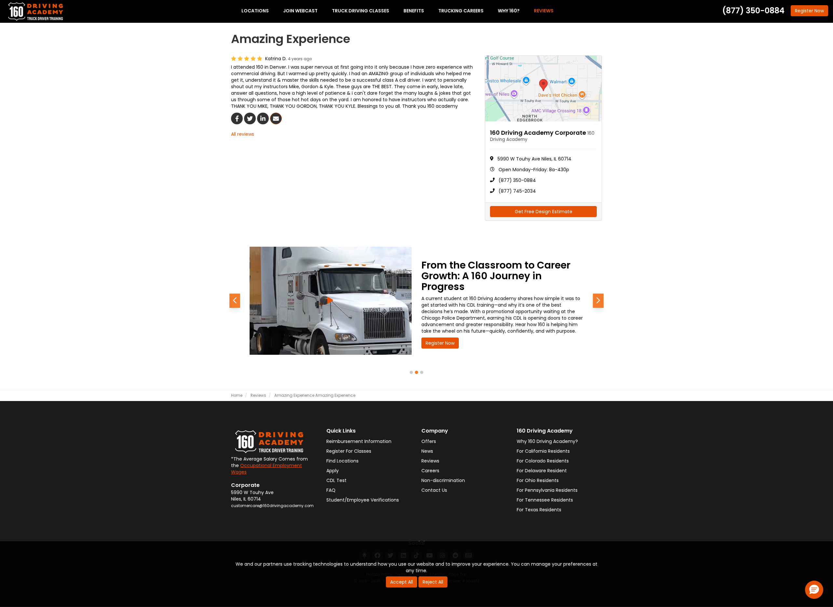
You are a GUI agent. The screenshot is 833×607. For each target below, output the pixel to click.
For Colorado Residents (543, 461)
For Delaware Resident (542, 470)
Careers (430, 470)
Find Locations (342, 461)
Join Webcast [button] (300, 10)
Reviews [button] (543, 10)
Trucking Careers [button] (461, 10)
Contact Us (434, 490)
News (427, 451)
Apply (332, 470)
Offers (428, 441)
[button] (235, 301)
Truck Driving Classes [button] (360, 10)
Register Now (440, 343)
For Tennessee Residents (545, 500)
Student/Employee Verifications (362, 500)
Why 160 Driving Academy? (547, 441)
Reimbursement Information (358, 441)
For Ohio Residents (538, 480)
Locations (255, 10)
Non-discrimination (443, 480)
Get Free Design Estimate (543, 211)
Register (809, 10)
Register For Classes (348, 451)
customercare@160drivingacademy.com (272, 505)
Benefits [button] (413, 10)
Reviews (430, 461)
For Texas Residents (539, 509)
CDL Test (336, 480)
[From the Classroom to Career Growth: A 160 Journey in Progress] (331, 301)
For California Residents (543, 451)
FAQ (330, 490)
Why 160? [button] (509, 10)
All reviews (242, 134)
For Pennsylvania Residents (547, 490)
